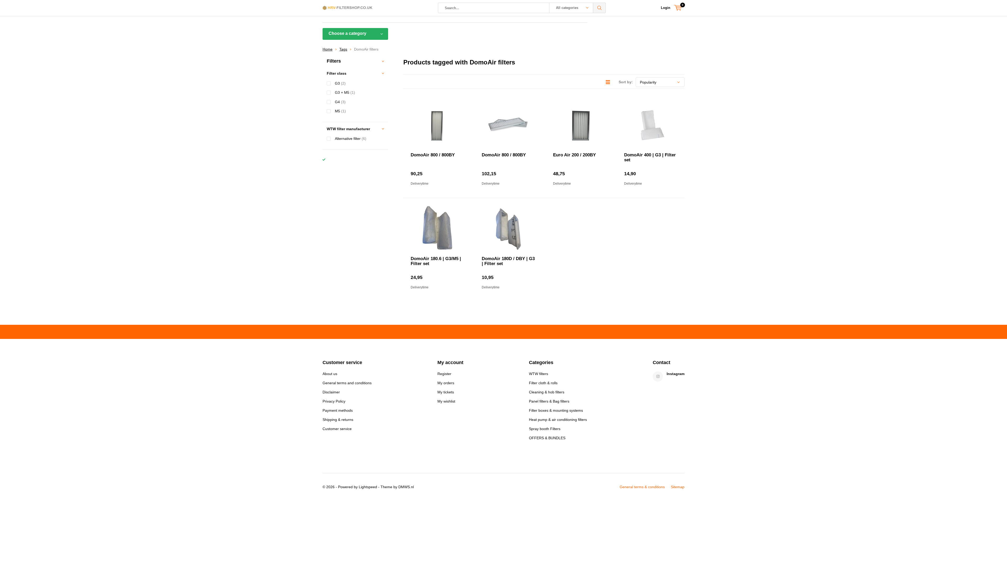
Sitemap (677, 487)
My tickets (445, 392)
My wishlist (446, 401)
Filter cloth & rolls (543, 383)
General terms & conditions (642, 487)
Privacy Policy (334, 401)
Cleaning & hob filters (546, 392)
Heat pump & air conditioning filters (558, 419)
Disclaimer (331, 392)
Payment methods (338, 410)
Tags (343, 49)
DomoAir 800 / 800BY (433, 154)
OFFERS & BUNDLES (547, 438)
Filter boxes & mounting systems (556, 410)
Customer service (337, 429)
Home (328, 49)
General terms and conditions (347, 383)
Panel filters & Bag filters (549, 401)
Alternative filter (350, 138)
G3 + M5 (345, 92)
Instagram (675, 374)
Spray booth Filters (544, 429)
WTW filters (538, 374)
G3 (340, 83)
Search (599, 8)
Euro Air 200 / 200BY (574, 154)
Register (444, 374)
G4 (340, 102)
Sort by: (626, 82)
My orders (445, 383)
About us (330, 374)
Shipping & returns (338, 419)
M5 (340, 111)
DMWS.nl (406, 487)
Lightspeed (368, 487)
